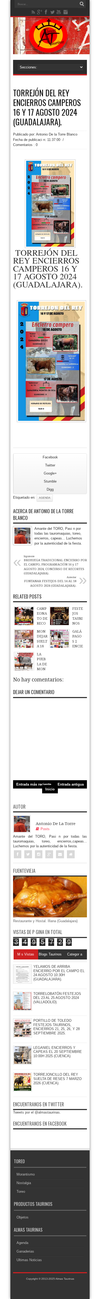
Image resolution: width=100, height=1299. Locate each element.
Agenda (44, 497)
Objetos (23, 1217)
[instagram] (65, 12)
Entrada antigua (71, 784)
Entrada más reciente (33, 784)
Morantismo (26, 1174)
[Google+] (39, 12)
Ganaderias (25, 1251)
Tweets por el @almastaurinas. (37, 1112)
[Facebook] (46, 12)
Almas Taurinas (64, 1278)
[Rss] (33, 12)
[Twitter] (52, 12)
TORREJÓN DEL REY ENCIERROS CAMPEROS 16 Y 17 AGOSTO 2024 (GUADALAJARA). (47, 107)
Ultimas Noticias (29, 1260)
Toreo (21, 1191)
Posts (45, 829)
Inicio (50, 789)
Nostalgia (24, 1183)
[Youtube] (59, 12)
